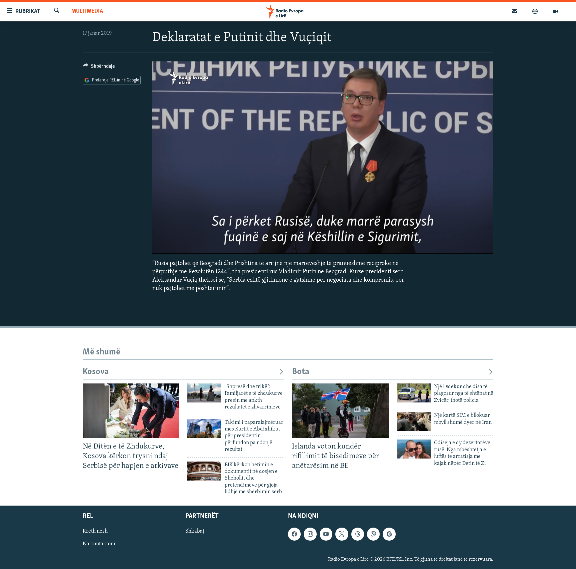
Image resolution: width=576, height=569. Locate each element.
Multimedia (87, 11)
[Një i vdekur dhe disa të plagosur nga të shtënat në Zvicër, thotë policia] (414, 392)
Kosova (96, 371)
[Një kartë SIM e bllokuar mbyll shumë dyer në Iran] (414, 421)
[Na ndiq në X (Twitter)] (341, 534)
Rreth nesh (95, 531)
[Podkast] (535, 11)
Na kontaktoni (99, 544)
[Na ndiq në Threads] (357, 534)
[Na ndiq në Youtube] (326, 534)
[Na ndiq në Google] (389, 534)
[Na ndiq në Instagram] (310, 534)
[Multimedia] (555, 11)
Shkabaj (194, 531)
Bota (300, 371)
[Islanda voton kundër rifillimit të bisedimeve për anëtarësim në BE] (340, 410)
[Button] (99, 67)
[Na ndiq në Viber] (373, 534)
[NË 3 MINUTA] (515, 11)
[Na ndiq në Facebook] (294, 534)
